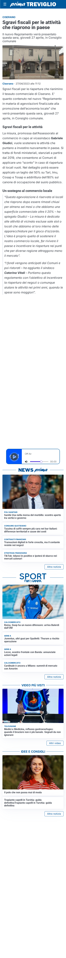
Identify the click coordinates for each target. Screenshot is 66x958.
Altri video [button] (55, 743)
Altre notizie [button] (54, 566)
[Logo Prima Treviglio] (33, 4)
